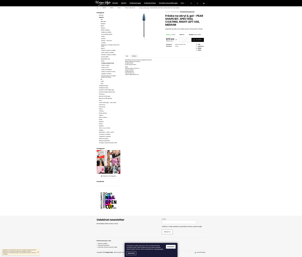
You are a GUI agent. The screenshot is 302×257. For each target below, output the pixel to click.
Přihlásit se (167, 232)
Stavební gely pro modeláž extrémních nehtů (108, 76)
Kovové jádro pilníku (106, 34)
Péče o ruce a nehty (104, 128)
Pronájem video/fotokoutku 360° (108, 143)
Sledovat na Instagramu (109, 176)
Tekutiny (101, 111)
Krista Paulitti (197, 34)
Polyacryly (102, 94)
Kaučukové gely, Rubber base (107, 92)
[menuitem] (115, 3)
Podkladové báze (103, 88)
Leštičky (103, 43)
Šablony (103, 28)
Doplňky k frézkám (106, 74)
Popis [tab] (126, 56)
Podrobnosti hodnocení (187, 12)
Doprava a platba (102, 243)
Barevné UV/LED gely (104, 96)
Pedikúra (101, 126)
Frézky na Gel (105, 67)
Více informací (158, 249)
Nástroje (101, 121)
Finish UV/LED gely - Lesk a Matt (107, 102)
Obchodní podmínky (103, 245)
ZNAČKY (101, 17)
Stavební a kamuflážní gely (106, 90)
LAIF (102, 19)
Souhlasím (170, 247)
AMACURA (103, 21)
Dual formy (102, 104)
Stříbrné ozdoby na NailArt (108, 50)
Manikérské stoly (105, 59)
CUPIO (102, 81)
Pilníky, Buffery (103, 113)
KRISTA (102, 26)
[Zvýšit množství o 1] (189, 40)
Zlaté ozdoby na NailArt (107, 52)
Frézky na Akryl (105, 65)
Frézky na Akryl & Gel (107, 63)
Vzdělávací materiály (105, 136)
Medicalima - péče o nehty (106, 132)
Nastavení (131, 253)
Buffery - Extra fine (106, 40)
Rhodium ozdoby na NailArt (108, 54)
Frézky (102, 61)
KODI (102, 83)
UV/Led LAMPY (105, 57)
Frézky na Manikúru (106, 69)
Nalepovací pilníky (106, 32)
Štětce (101, 109)
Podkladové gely (103, 85)
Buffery (103, 38)
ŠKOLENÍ (101, 15)
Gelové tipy (102, 107)
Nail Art (103, 48)
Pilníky (103, 36)
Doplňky (101, 130)
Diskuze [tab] (134, 56)
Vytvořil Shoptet (201, 252)
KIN (101, 79)
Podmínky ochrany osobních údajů (107, 247)
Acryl (100, 100)
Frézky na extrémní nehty (108, 71)
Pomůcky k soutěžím (105, 134)
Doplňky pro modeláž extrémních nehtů (110, 45)
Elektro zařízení (103, 117)
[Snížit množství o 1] (181, 40)
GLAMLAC (103, 23)
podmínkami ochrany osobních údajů (191, 226)
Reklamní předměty (104, 140)
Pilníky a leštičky (105, 30)
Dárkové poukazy (103, 138)
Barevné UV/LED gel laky (105, 98)
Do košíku (199, 40)
